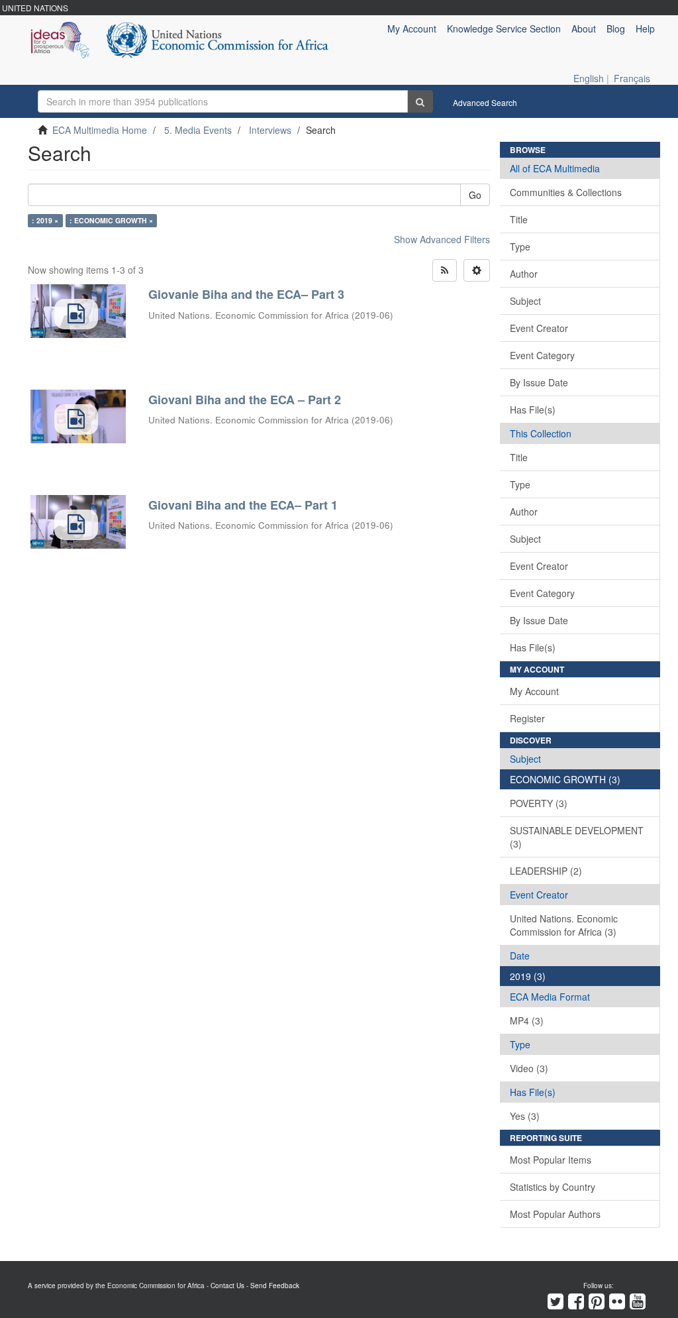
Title (519, 219)
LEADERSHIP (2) (546, 870)
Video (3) (529, 1068)
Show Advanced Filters (442, 239)
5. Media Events (198, 130)
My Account (534, 691)
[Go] (420, 101)
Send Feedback (274, 1285)
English (588, 78)
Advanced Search (485, 102)
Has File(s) (533, 409)
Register (527, 718)
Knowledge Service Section (504, 28)
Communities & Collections (566, 192)
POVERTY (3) (538, 803)
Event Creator (539, 328)
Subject (525, 300)
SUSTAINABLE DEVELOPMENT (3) (577, 837)
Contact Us (227, 1285)
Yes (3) (525, 1116)
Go (475, 194)
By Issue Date (539, 382)
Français (632, 78)
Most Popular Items (550, 1159)
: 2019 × (45, 220)
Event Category (542, 355)
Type (520, 246)
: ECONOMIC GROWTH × (111, 220)
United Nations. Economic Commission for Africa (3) (564, 925)
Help (645, 28)
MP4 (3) (527, 1020)
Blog (615, 28)
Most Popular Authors (555, 1214)
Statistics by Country (552, 1186)
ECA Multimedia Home (99, 130)
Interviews (270, 130)
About (583, 28)
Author (524, 273)
